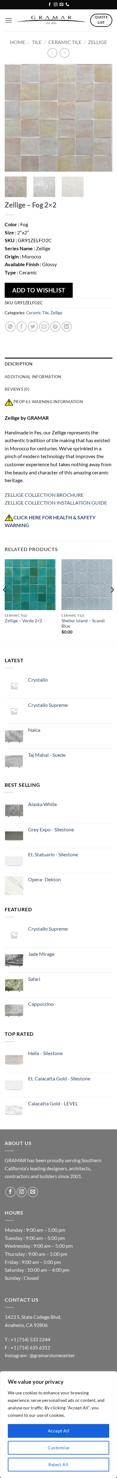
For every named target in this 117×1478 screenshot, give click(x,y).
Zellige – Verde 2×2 (23, 620)
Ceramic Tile (64, 42)
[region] (58, 1424)
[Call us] (67, 4)
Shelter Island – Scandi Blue (83, 623)
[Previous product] (64, 53)
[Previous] (14, 118)
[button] (8, 20)
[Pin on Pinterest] (55, 326)
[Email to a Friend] (44, 326)
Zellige (97, 42)
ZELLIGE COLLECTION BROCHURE (44, 495)
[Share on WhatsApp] (10, 326)
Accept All (58, 1430)
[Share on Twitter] (33, 326)
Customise (59, 1447)
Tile (36, 42)
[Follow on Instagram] (55, 4)
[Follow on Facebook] (49, 4)
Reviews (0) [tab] (17, 389)
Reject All (58, 1464)
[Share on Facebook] (22, 326)
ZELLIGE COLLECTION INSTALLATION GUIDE (56, 503)
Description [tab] (18, 363)
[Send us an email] (61, 4)
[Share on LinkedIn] (66, 326)
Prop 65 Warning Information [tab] (48, 401)
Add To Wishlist (38, 290)
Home (17, 42)
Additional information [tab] (33, 376)
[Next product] (52, 53)
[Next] (102, 118)
